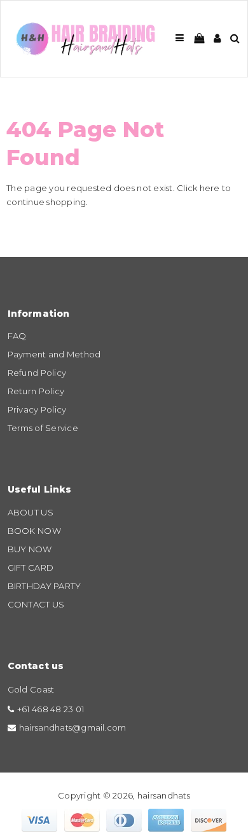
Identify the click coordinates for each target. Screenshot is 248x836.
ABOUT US (30, 512)
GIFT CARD (30, 567)
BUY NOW (30, 549)
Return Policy (36, 391)
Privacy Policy (37, 409)
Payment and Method (54, 354)
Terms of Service (43, 428)
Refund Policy (37, 373)
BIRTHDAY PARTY (44, 586)
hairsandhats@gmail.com (73, 727)
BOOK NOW (34, 531)
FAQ (17, 336)
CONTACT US (36, 604)
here (210, 188)
